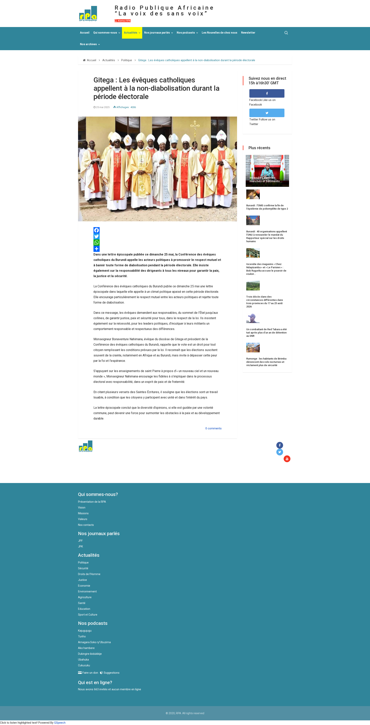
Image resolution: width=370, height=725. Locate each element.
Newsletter (248, 33)
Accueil (84, 33)
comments (215, 428)
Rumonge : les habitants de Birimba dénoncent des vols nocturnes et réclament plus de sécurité (266, 362)
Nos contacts (86, 524)
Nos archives (88, 44)
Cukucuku (84, 665)
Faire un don (148, 474)
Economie (84, 585)
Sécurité (83, 568)
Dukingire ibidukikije (90, 653)
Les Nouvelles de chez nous (219, 33)
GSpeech (60, 722)
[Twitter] (157, 236)
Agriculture (85, 597)
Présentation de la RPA (92, 501)
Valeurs (82, 519)
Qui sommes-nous (105, 33)
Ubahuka (83, 659)
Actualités (130, 33)
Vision (81, 507)
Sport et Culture (87, 614)
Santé (81, 603)
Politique (83, 562)
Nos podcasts (186, 33)
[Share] (157, 249)
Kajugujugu (85, 630)
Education (84, 608)
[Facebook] (280, 445)
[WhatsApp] (157, 242)
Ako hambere (86, 648)
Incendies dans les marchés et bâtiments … (266, 179)
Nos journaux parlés (157, 33)
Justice (82, 579)
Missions (83, 513)
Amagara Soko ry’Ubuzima (94, 642)
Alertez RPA (124, 20)
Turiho (82, 636)
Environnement (87, 591)
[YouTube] (288, 459)
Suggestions (111, 672)
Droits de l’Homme (89, 574)
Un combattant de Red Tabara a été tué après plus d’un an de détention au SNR (266, 332)
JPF (80, 540)
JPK (80, 546)
